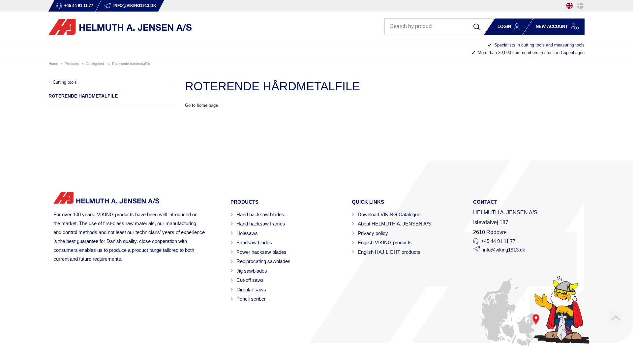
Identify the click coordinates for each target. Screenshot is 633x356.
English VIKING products (385, 242)
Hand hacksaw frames (260, 223)
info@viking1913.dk (504, 249)
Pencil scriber (251, 299)
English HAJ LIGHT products (389, 252)
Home (53, 64)
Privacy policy (373, 233)
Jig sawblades (251, 271)
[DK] (580, 6)
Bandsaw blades (254, 242)
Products (72, 64)
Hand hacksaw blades (260, 214)
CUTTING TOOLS (96, 64)
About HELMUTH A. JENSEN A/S (394, 223)
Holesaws (247, 233)
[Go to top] (615, 317)
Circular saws (251, 289)
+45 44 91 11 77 (498, 241)
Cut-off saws (250, 280)
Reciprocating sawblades (263, 261)
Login (504, 26)
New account (552, 26)
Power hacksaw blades (261, 252)
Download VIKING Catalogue (389, 214)
